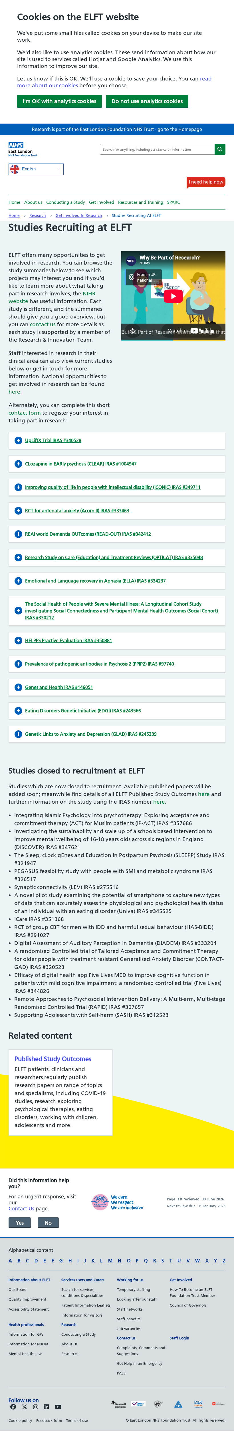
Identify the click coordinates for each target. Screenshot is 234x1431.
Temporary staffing (133, 1289)
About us (33, 202)
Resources (69, 1353)
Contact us (126, 1338)
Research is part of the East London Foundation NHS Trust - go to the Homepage (117, 129)
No (48, 1223)
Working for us (130, 1279)
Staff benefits (128, 1319)
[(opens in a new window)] (35, 1407)
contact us (42, 324)
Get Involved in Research (79, 215)
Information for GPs (26, 1334)
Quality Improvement (27, 1299)
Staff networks (129, 1309)
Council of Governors (188, 1305)
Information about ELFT (29, 1279)
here (14, 391)
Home (14, 202)
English (28, 169)
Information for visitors (81, 1315)
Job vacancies (128, 1328)
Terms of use (77, 1420)
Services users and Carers (82, 1279)
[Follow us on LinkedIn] (46, 1407)
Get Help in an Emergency (139, 1363)
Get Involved (101, 202)
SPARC (173, 202)
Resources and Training (140, 202)
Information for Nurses (28, 1344)
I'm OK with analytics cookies (59, 101)
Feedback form (49, 1420)
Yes (20, 1223)
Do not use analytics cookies (147, 101)
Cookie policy (20, 1420)
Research (37, 215)
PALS (121, 1373)
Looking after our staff (137, 1299)
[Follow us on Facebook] (13, 1407)
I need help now (206, 182)
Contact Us (21, 1208)
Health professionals (26, 1324)
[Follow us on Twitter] (24, 1407)
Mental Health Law (25, 1353)
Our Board (18, 1289)
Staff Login (179, 1338)
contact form (25, 413)
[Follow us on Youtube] (58, 1407)
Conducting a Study (65, 202)
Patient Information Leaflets (85, 1305)
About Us (69, 1344)
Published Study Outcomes (53, 1059)
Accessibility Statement (29, 1309)
